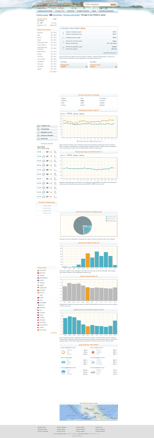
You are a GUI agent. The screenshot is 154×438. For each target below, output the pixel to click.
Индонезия (43, 287)
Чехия (42, 327)
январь (63, 98)
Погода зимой (47, 205)
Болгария (43, 270)
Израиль (42, 282)
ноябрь (102, 103)
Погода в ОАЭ (98, 427)
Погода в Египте (42, 427)
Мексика (42, 307)
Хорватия (43, 322)
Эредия (39, 69)
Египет (42, 280)
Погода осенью (47, 213)
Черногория (43, 325)
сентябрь (103, 98)
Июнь (68, 364)
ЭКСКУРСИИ (70, 11)
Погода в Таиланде (61, 427)
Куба (41, 300)
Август (69, 370)
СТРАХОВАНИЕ (45, 129)
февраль (64, 100)
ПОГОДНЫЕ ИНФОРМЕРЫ (106, 11)
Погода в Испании (80, 429)
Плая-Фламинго (41, 45)
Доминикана (43, 278)
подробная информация (109, 52)
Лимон (39, 40)
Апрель (98, 350)
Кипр (41, 295)
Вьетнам (42, 273)
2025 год (75, 113)
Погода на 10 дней (47, 143)
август (83, 105)
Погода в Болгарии (42, 429)
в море (95, 65)
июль (82, 103)
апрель (63, 105)
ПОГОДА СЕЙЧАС (42, 19)
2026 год (69, 113)
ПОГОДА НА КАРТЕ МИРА (45, 11)
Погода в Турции (80, 427)
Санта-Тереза (41, 59)
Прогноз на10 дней (64, 65)
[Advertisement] (89, 21)
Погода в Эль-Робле (71, 15)
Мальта (42, 305)
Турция (42, 317)
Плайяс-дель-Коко (42, 42)
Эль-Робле (40, 66)
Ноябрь (98, 360)
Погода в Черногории (43, 431)
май (82, 98)
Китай (41, 297)
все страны (54, 332)
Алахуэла (40, 32)
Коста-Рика (57, 15)
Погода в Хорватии (100, 429)
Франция (42, 320)
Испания (42, 290)
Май (68, 360)
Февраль (69, 350)
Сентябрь (99, 364)
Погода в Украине (80, 431)
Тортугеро (40, 64)
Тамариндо (40, 61)
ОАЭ (41, 310)
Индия (42, 285)
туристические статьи (94, 433)
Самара (39, 54)
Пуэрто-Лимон (41, 51)
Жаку (38, 35)
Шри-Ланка (43, 330)
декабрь (102, 105)
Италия (42, 292)
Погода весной (47, 208)
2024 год (81, 113)
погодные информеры (72, 433)
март (62, 103)
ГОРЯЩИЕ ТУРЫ (59, 11)
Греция (42, 275)
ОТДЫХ (94, 11)
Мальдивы (43, 302)
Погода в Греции (61, 429)
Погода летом (47, 210)
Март (68, 352)
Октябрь (99, 362)
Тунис (41, 315)
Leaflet (68, 420)
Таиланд (42, 312)
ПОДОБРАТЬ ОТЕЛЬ (46, 132)
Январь (69, 354)
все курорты (53, 71)
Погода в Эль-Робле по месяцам (88, 95)
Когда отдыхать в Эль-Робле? (88, 344)
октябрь (102, 100)
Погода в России (61, 431)
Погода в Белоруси (100, 431)
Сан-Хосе (40, 56)
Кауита (39, 37)
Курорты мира (42, 15)
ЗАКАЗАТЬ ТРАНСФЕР (47, 135)
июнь (82, 100)
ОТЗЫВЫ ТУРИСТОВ (83, 11)
